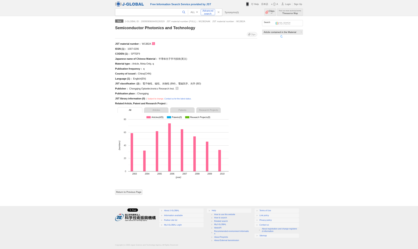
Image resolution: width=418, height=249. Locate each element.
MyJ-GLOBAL (220, 224)
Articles (156, 110)
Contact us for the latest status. (177, 99)
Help (256, 4)
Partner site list (170, 220)
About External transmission (226, 240)
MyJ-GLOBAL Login (173, 225)
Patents (182, 110)
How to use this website (224, 214)
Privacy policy (265, 220)
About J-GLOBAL (171, 210)
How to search (220, 218)
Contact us (264, 225)
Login (288, 4)
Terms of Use (265, 210)
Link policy (264, 215)
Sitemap (263, 235)
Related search (221, 221)
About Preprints (221, 237)
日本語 (264, 4)
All (130, 110)
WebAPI (217, 228)
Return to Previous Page (128, 192)
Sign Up (298, 4)
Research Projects (208, 110)
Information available (173, 215)
